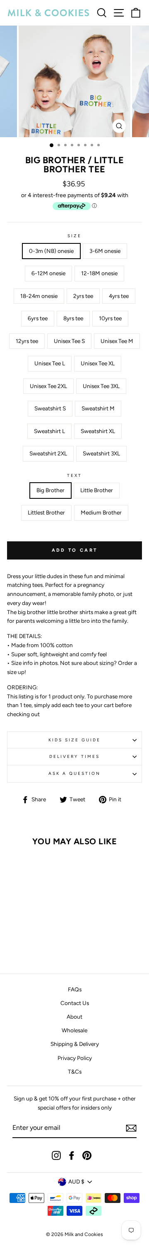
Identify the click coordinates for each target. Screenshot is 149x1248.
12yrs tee (27, 341)
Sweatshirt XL (98, 431)
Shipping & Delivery (74, 1044)
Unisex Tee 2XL (48, 386)
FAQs (75, 989)
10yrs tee (110, 318)
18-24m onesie (39, 296)
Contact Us (74, 1003)
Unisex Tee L (49, 363)
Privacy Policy (75, 1058)
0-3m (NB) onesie (51, 251)
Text (74, 475)
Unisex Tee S (69, 341)
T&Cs (75, 1071)
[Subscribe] (131, 1128)
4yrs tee (119, 296)
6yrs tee (38, 318)
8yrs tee (73, 318)
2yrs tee (83, 296)
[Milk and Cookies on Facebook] (71, 1155)
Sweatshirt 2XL (48, 453)
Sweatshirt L (49, 431)
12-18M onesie (99, 273)
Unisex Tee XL (98, 363)
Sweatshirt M (98, 408)
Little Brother (96, 490)
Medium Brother (101, 512)
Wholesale (74, 1030)
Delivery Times (74, 756)
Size (74, 235)
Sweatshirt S (50, 408)
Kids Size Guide (74, 740)
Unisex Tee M (117, 341)
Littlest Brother (46, 512)
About (74, 1016)
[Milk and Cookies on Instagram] (56, 1155)
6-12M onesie (48, 273)
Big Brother (50, 490)
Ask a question (74, 773)
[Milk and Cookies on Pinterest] (86, 1155)
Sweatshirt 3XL (101, 453)
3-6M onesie (104, 251)
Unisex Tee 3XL (101, 386)
